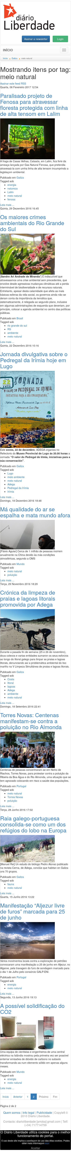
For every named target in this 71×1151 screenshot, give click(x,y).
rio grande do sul (17, 325)
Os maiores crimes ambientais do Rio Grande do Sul (32, 223)
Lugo (10, 473)
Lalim (10, 192)
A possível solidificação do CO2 (32, 1009)
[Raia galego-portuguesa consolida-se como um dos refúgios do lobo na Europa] (27, 848)
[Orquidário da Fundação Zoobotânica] (27, 253)
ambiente (12, 333)
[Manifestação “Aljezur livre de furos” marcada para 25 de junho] (27, 940)
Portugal (21, 786)
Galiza (20, 177)
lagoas (11, 686)
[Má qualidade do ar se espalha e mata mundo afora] (27, 534)
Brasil (20, 318)
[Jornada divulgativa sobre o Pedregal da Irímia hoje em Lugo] (27, 409)
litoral (10, 683)
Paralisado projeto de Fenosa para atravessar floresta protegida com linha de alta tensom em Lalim (34, 104)
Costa (10, 679)
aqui (47, 1143)
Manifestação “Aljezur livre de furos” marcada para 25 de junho (32, 911)
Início (8, 50)
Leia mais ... (7, 205)
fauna (10, 884)
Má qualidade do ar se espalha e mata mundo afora (35, 512)
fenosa (11, 199)
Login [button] (60, 39)
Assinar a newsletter (36, 39)
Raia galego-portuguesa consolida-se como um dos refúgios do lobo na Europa (33, 824)
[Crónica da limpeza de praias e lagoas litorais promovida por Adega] (27, 629)
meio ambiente (16, 477)
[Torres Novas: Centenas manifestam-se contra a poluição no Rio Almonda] (27, 749)
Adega (11, 484)
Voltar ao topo (60, 1143)
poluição (12, 575)
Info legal (28, 1112)
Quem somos (11, 1112)
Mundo (21, 564)
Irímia (10, 491)
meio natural (14, 195)
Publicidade (44, 1112)
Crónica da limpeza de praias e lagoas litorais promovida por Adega (27, 598)
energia (11, 185)
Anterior (17, 1096)
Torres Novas (15, 797)
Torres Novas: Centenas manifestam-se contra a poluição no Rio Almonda (31, 721)
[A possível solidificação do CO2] (27, 1033)
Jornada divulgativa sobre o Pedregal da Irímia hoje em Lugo (34, 360)
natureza (12, 188)
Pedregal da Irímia (18, 488)
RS (9, 329)
